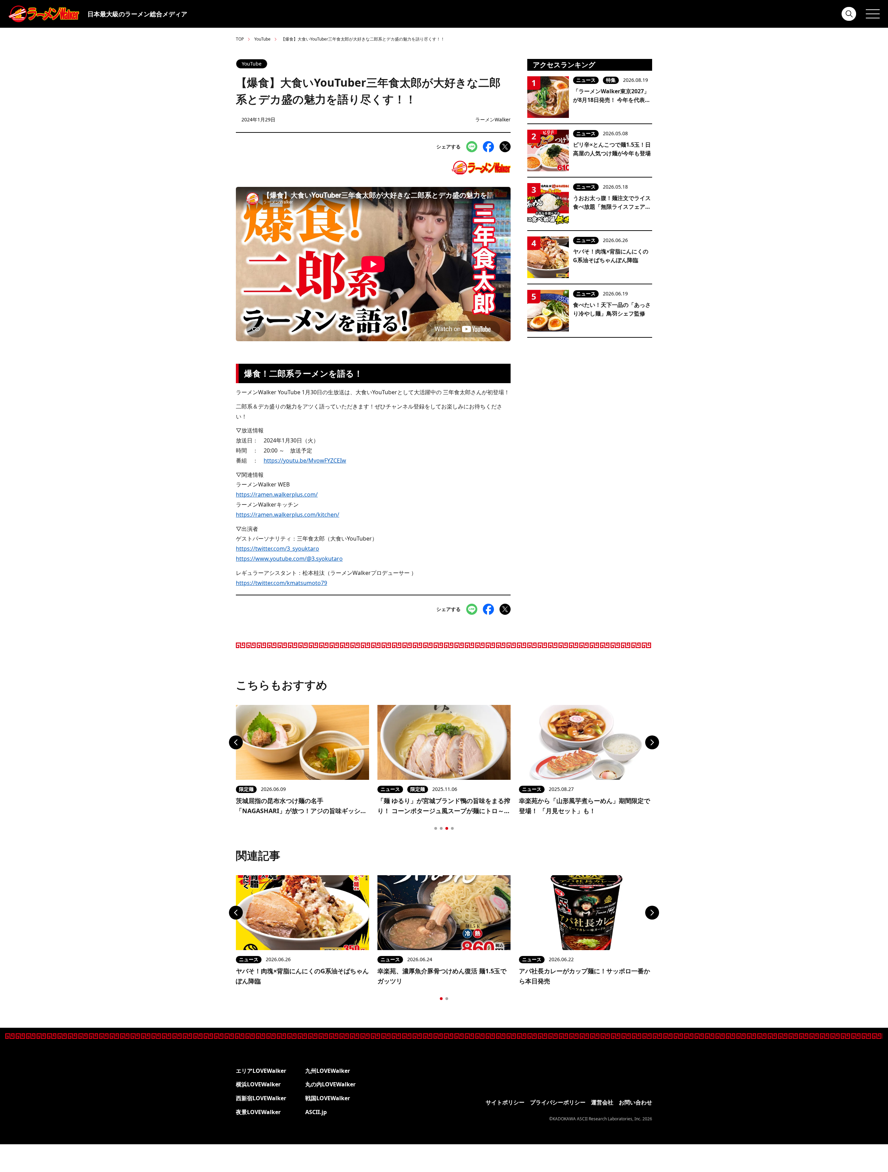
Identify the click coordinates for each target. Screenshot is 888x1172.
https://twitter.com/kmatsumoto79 (281, 583)
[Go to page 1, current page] (441, 998)
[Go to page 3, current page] (446, 828)
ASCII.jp (316, 1112)
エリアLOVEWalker (261, 1071)
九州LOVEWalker (327, 1071)
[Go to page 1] (435, 828)
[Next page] (652, 742)
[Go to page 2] (441, 828)
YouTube (262, 39)
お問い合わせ (635, 1102)
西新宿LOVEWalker (261, 1098)
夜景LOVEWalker (258, 1112)
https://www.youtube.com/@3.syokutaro (289, 558)
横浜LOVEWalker (258, 1084)
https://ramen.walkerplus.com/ (277, 494)
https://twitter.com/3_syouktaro (277, 548)
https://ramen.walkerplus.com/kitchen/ (287, 514)
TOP (240, 39)
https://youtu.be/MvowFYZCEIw (305, 460)
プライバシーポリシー (558, 1102)
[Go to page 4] (452, 828)
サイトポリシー (505, 1102)
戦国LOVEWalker (327, 1098)
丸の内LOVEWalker (330, 1084)
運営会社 (602, 1102)
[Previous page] (236, 742)
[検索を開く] (849, 14)
